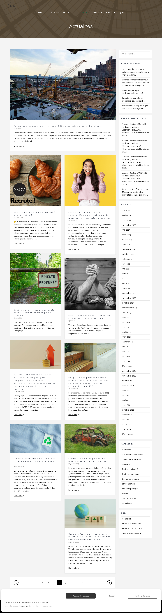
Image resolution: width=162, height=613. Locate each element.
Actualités (80, 13)
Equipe (121, 13)
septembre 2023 (129, 308)
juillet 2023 (127, 317)
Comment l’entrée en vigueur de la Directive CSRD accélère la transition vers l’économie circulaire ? (89, 537)
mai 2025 (126, 230)
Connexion (126, 519)
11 (83, 583)
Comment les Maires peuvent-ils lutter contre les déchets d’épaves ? (135, 192)
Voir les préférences (142, 596)
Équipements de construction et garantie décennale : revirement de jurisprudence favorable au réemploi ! (89, 215)
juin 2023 (126, 322)
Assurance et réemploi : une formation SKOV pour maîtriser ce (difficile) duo (57, 126)
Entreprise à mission (60, 13)
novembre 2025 (129, 225)
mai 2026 (126, 210)
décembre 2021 (129, 371)
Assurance (126, 450)
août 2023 (126, 312)
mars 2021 (126, 405)
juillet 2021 (126, 390)
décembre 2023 (129, 293)
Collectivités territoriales (132, 455)
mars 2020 (127, 429)
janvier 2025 (127, 244)
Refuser (112, 596)
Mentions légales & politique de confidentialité (34, 602)
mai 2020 (126, 424)
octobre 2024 (128, 254)
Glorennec (126, 189)
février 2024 (127, 283)
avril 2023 (126, 332)
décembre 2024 (129, 249)
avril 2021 (126, 400)
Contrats (126, 464)
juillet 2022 (127, 351)
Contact (110, 13)
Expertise (42, 13)
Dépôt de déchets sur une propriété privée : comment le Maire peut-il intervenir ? (34, 313)
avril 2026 (126, 215)
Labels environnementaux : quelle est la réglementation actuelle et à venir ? (35, 461)
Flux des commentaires (132, 528)
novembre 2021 (129, 376)
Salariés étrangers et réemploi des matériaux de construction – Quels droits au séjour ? (135, 83)
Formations (97, 13)
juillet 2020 (127, 415)
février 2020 (127, 434)
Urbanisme (127, 503)
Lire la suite (18, 146)
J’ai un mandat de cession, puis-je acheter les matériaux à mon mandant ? (135, 72)
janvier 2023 (127, 342)
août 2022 (126, 347)
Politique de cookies (11, 602)
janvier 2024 (127, 288)
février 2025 (127, 240)
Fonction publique (130, 489)
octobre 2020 (128, 410)
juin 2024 (126, 264)
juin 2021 (126, 395)
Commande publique (131, 459)
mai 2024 (126, 269)
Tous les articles (129, 498)
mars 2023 (126, 337)
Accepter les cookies (81, 596)
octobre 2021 (128, 381)
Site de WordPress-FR (131, 533)
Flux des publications (131, 524)
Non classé (127, 493)
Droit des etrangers (130, 474)
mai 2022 (126, 361)
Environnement (128, 484)
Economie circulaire (130, 479)
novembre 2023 (129, 298)
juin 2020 (126, 420)
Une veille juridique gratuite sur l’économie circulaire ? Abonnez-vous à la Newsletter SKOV (135, 130)
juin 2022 (126, 356)
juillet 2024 (127, 259)
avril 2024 (126, 274)
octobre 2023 (128, 303)
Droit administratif (130, 469)
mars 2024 (127, 278)
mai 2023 (126, 327)
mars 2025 (126, 235)
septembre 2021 (129, 385)
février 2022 (127, 366)
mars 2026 (127, 220)
